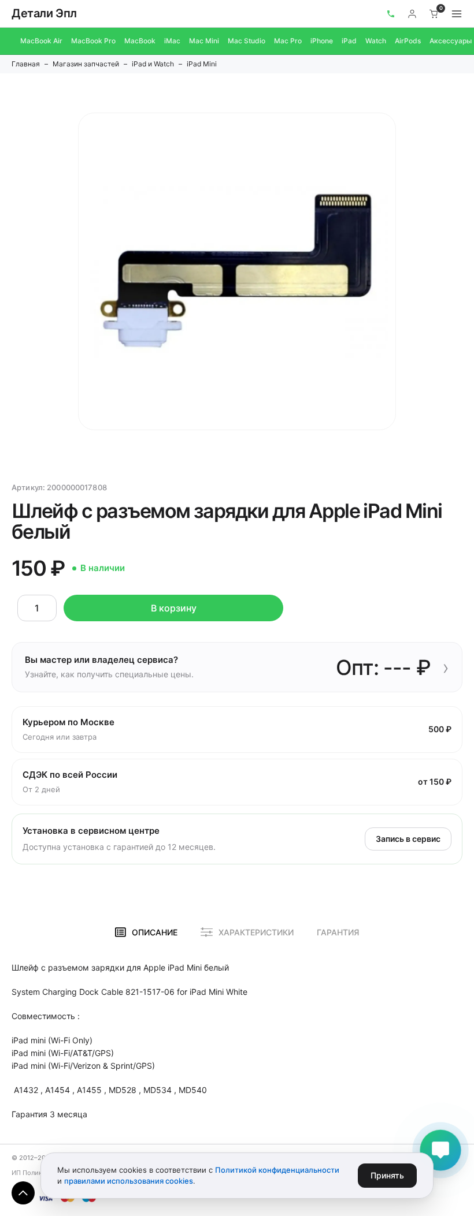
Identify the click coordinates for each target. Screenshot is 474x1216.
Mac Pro (288, 40)
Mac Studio (246, 40)
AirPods (408, 40)
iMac (172, 40)
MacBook (139, 40)
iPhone (321, 40)
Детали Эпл (44, 13)
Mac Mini (204, 40)
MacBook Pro (93, 40)
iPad (349, 40)
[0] (434, 14)
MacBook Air (41, 40)
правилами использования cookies (128, 1180)
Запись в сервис (408, 839)
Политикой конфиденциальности (277, 1169)
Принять (387, 1175)
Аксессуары (450, 40)
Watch (375, 40)
